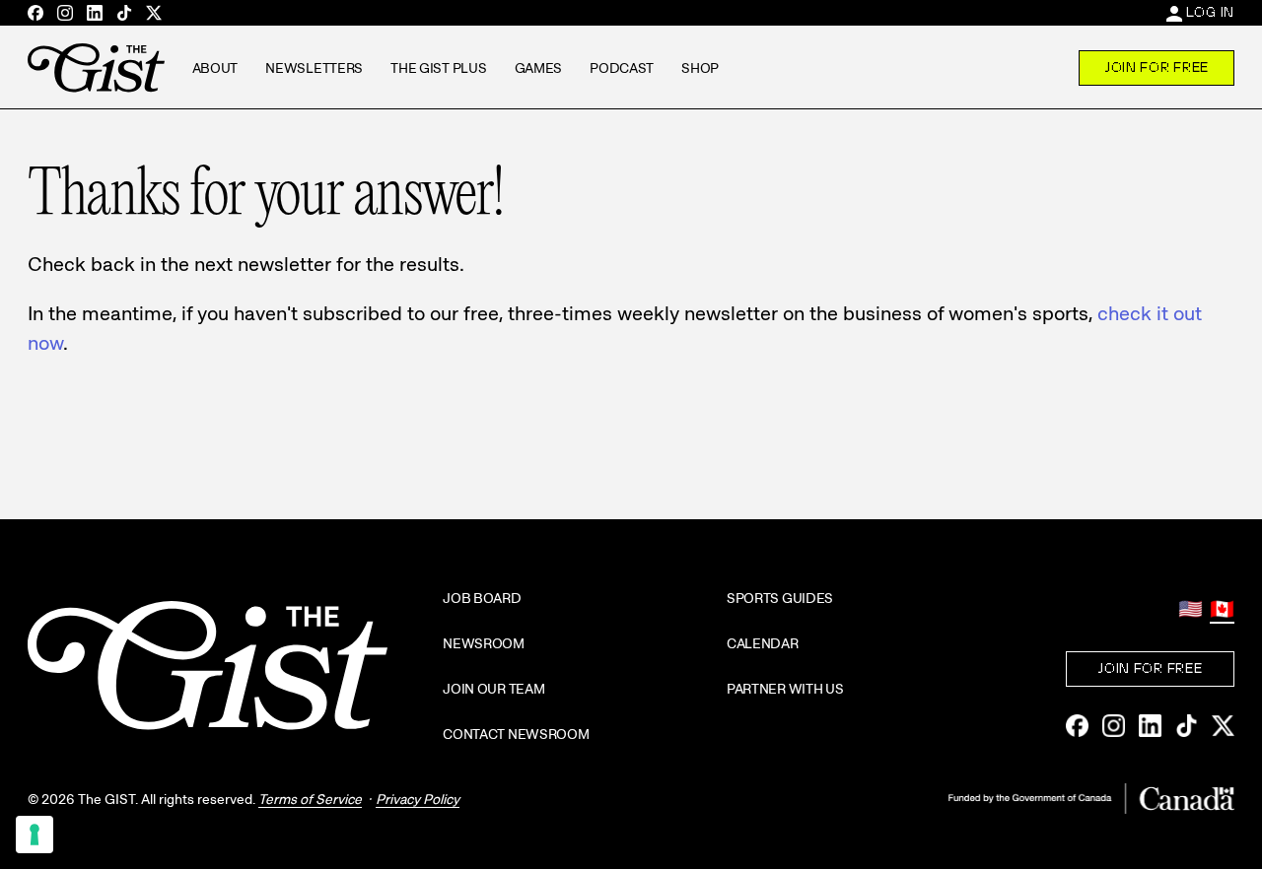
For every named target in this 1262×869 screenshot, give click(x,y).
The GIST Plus (438, 68)
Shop (700, 68)
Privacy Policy (417, 799)
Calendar (763, 643)
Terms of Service (310, 799)
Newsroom (484, 643)
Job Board (482, 598)
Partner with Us (785, 689)
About (215, 68)
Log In (1210, 12)
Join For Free (1156, 67)
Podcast (622, 68)
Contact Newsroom (516, 734)
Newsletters (314, 68)
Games (539, 68)
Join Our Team (493, 689)
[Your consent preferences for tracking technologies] (34, 834)
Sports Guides (780, 598)
